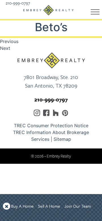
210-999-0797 (51, 99)
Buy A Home (22, 206)
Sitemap (62, 139)
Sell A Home (49, 206)
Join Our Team (77, 206)
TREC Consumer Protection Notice (51, 125)
